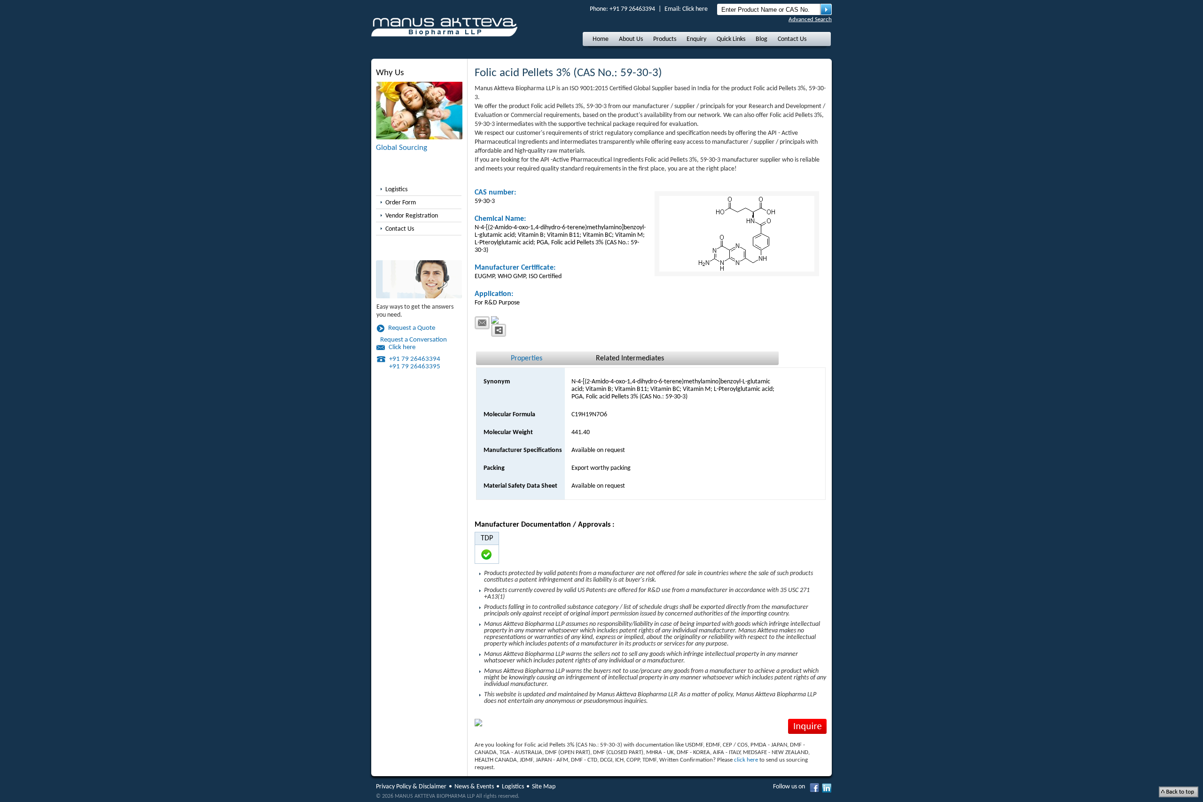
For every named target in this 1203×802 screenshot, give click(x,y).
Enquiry (696, 39)
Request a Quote (411, 328)
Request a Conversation (413, 339)
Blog (761, 39)
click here (746, 760)
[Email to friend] (482, 322)
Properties (526, 358)
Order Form (400, 202)
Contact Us (792, 39)
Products (664, 39)
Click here (695, 9)
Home (601, 39)
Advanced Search (810, 19)
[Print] (501, 320)
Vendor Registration (411, 215)
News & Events (474, 786)
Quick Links (731, 39)
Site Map (543, 786)
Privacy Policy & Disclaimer (411, 786)
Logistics (396, 189)
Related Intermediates (630, 358)
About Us (631, 39)
